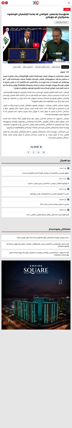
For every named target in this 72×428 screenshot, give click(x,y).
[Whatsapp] (38, 152)
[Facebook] (28, 152)
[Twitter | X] (33, 152)
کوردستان (65, 67)
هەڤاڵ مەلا (35, 147)
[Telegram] (43, 152)
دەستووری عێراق (28, 67)
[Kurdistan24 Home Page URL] (36, 3)
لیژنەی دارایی (16, 67)
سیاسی (67, 9)
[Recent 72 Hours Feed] (6, 2)
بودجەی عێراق (56, 67)
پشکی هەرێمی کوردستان (42, 67)
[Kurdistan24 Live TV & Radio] (3, 2)
